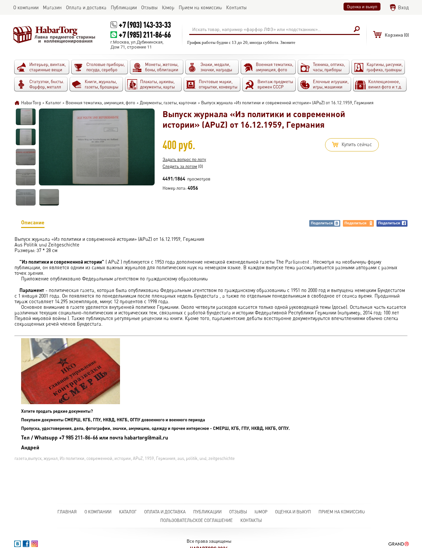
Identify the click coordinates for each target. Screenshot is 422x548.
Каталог (127, 511)
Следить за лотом (180, 166)
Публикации (207, 511)
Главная (67, 511)
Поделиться (322, 223)
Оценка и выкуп (362, 6)
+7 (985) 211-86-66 (145, 34)
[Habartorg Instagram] (34, 543)
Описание (33, 222)
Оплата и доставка (165, 511)
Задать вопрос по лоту (184, 159)
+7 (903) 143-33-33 (145, 24)
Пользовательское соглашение (196, 520)
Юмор (261, 511)
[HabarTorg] (54, 34)
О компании (97, 511)
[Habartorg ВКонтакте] (17, 543)
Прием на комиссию (341, 511)
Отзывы (238, 511)
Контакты (251, 520)
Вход (403, 7)
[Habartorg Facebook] (26, 543)
